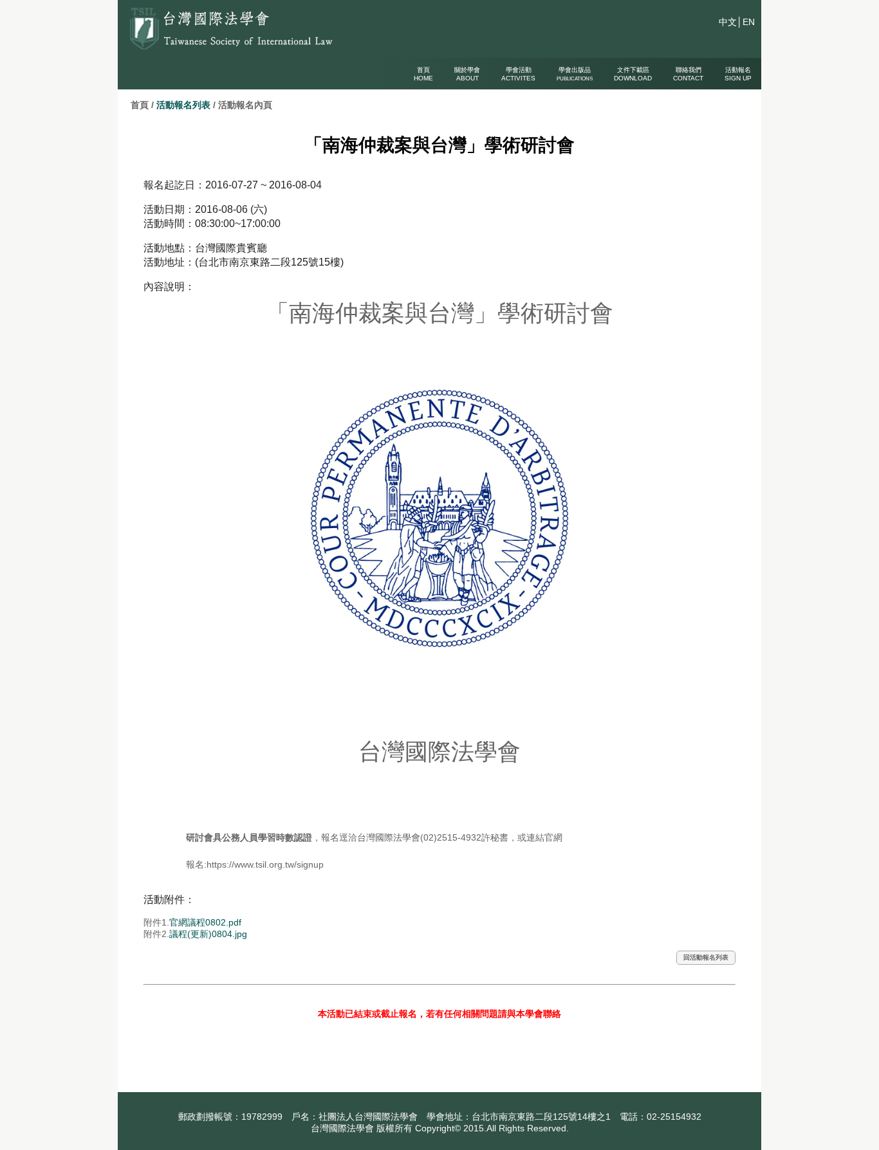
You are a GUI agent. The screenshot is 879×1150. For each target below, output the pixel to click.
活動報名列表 (183, 105)
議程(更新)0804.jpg (208, 934)
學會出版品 (575, 74)
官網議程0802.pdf (205, 922)
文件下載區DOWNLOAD (633, 74)
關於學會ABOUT (467, 74)
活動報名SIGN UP (738, 74)
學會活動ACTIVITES (518, 74)
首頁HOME (423, 74)
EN (749, 22)
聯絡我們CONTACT (688, 74)
